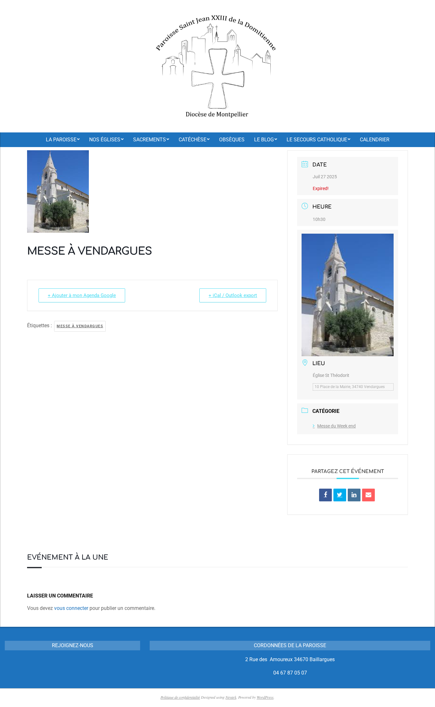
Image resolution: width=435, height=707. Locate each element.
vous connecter (71, 608)
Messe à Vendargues (80, 326)
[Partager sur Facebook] (325, 495)
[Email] (368, 495)
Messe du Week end (336, 425)
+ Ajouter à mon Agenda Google (82, 295)
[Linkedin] (354, 495)
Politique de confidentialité (180, 697)
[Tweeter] (339, 495)
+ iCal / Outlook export (233, 295)
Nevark (230, 697)
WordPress (265, 697)
